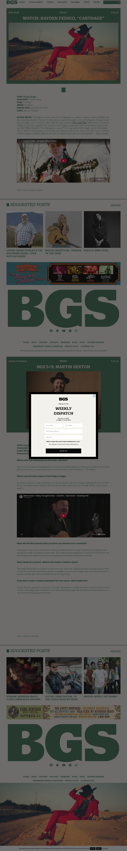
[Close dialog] (94, 396)
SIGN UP (63, 451)
